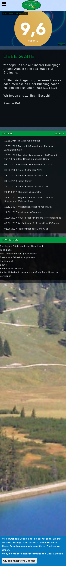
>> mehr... (61, 44)
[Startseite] (33, 6)
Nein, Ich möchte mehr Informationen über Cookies (32, 553)
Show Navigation (4, 4)
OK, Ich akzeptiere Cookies (19, 560)
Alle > (59, 133)
